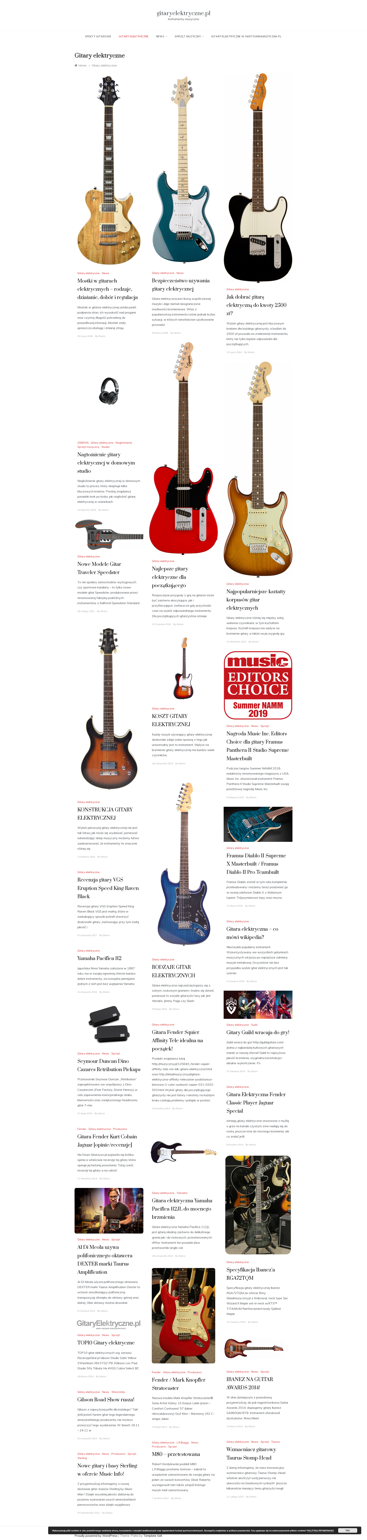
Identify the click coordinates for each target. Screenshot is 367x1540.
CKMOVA (83, 442)
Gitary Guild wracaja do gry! (258, 1033)
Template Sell (152, 1536)
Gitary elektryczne (133, 36)
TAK (347, 1530)
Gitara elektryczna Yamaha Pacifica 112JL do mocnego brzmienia (182, 1209)
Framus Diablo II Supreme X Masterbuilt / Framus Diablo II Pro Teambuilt (256, 864)
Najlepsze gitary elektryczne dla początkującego (170, 577)
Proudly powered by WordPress (96, 1536)
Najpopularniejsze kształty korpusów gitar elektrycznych (256, 600)
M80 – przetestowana (176, 1454)
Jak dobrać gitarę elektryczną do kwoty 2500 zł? (257, 305)
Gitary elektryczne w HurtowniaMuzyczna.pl (246, 36)
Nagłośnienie (124, 442)
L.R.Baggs (183, 1442)
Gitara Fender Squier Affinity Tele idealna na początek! (177, 1040)
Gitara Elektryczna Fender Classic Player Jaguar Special (256, 1103)
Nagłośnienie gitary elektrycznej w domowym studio (106, 463)
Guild (254, 1024)
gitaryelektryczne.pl (183, 13)
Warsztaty (118, 1392)
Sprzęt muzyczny (188, 36)
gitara (101, 336)
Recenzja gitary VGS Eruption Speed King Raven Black (108, 888)
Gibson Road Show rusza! (105, 1400)
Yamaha (182, 1193)
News (160, 36)
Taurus (275, 1441)
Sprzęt (265, 726)
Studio (105, 447)
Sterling (82, 1458)
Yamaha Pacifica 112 (99, 958)
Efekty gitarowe (98, 36)
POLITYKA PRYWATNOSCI (320, 1530)
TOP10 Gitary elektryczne (106, 1343)
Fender (81, 1129)
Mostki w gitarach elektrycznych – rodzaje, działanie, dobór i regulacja (107, 289)
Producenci (120, 1129)
